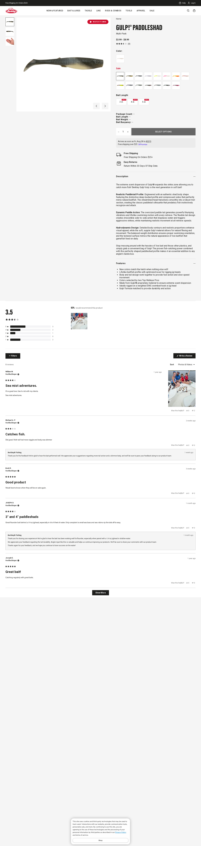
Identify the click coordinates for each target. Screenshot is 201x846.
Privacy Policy (120, 832)
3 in (123, 101)
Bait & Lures (73, 11)
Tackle (88, 11)
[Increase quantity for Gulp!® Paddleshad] (127, 131)
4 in (134, 101)
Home (118, 19)
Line (98, 11)
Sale (152, 11)
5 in (145, 101)
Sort (172, 364)
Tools (129, 11)
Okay (100, 840)
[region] (79, 321)
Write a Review (187, 356)
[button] (96, 106)
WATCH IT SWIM (99, 22)
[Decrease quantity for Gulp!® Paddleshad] (118, 131)
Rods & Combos (113, 11)
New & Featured (54, 11)
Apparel (141, 11)
